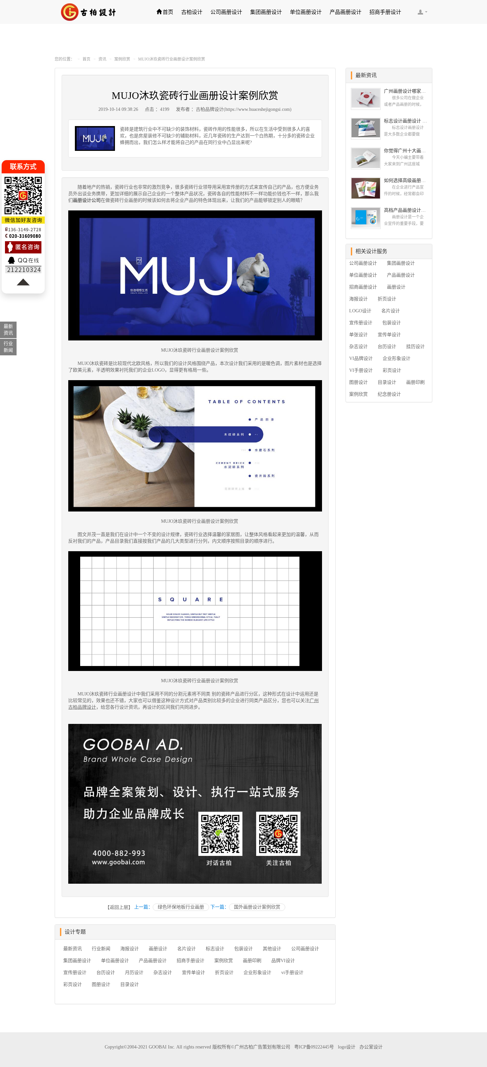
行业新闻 (101, 948)
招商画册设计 (363, 287)
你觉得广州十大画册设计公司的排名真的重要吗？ (405, 150)
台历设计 (105, 972)
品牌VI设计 (283, 960)
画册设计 (158, 948)
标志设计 (215, 948)
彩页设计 (72, 984)
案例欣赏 (122, 59)
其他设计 (272, 948)
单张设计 (358, 334)
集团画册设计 (266, 12)
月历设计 (134, 972)
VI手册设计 (361, 370)
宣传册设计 (74, 972)
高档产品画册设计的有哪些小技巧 (405, 210)
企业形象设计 (257, 972)
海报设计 (129, 948)
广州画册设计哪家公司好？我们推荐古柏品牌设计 (405, 91)
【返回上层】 (119, 907)
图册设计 (101, 984)
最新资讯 (72, 948)
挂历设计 (415, 346)
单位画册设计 (306, 12)
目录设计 (129, 984)
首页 (168, 12)
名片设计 (186, 948)
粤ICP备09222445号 (314, 1047)
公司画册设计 (226, 12)
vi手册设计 (292, 972)
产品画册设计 (345, 12)
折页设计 (224, 972)
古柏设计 (191, 12)
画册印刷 (252, 960)
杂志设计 (162, 972)
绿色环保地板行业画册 (181, 907)
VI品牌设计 (361, 358)
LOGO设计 (360, 310)
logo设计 (346, 1047)
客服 (422, 12)
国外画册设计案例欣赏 (257, 907)
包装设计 (243, 948)
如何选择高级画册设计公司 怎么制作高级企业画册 (405, 180)
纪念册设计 (389, 394)
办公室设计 (371, 1047)
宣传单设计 (193, 972)
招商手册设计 (385, 12)
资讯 (102, 59)
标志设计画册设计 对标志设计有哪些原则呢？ (405, 120)
